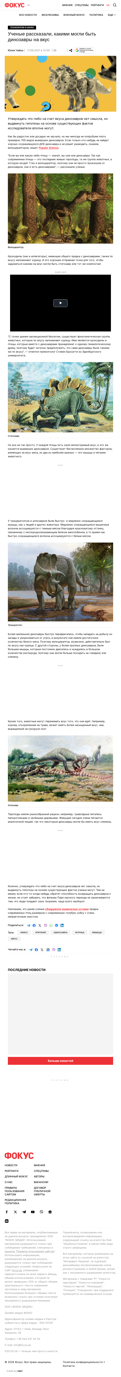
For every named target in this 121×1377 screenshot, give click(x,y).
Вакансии (41, 1182)
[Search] (114, 5)
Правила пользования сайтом (14, 1191)
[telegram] (24, 1212)
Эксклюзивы (50, 14)
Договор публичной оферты (42, 1191)
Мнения (67, 5)
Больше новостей (60, 1060)
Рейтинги (97, 5)
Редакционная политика (15, 1201)
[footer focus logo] (19, 1155)
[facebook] (6, 1212)
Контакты (69, 1365)
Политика (96, 14)
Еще (110, 14)
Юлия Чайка (15, 50)
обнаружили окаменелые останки (67, 909)
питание (41, 932)
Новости (11, 1165)
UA (108, 5)
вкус (14, 939)
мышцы (97, 932)
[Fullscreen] (109, 178)
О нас (9, 1182)
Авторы (39, 1176)
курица (80, 932)
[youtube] (32, 1212)
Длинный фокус (16, 1176)
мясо (25, 932)
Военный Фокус (74, 14)
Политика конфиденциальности (83, 1362)
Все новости (28, 14)
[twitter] (15, 1212)
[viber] (41, 1212)
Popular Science (49, 147)
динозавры (61, 932)
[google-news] (50, 1212)
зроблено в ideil (15, 1371)
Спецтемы (82, 5)
